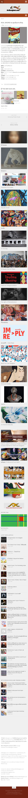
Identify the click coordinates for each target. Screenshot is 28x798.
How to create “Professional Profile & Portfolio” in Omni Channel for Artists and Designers (14, 444)
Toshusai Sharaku (6, 384)
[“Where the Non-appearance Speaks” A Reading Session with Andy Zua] (3, 673)
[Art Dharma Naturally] (14, 415)
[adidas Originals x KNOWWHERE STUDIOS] (3, 631)
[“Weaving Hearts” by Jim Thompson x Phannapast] (3, 602)
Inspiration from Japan (7, 187)
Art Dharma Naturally (7, 424)
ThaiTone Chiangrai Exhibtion (9, 285)
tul (3, 25)
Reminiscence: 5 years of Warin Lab (15, 650)
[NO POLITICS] (14, 520)
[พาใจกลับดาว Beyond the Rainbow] (3, 560)
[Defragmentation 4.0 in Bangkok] (3, 539)
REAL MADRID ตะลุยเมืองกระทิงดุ (10, 84)
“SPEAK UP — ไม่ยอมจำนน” (13, 551)
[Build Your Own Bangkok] (14, 353)
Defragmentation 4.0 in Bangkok (14, 537)
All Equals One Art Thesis (8, 269)
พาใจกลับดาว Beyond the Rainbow (15, 558)
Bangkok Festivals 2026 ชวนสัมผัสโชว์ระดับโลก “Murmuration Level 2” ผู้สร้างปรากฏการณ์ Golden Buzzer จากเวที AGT (16, 574)
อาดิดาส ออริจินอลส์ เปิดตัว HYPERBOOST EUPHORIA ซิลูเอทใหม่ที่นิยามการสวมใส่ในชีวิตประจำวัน (17, 616)
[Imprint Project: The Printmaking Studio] (3, 567)
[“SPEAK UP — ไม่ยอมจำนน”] (3, 553)
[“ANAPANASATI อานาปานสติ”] (3, 595)
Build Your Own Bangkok (8, 363)
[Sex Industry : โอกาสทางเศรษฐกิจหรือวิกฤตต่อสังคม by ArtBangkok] (3, 638)
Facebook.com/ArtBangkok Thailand (9, 747)
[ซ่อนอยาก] (14, 158)
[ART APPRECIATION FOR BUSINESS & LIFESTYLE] (3, 699)
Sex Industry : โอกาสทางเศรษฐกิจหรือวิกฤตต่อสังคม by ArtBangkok (17, 636)
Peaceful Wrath (5, 208)
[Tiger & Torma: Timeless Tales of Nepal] (3, 581)
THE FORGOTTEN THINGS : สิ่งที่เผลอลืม (16, 544)
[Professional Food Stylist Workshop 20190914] (3, 713)
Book (2, 18)
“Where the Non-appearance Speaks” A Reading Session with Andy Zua (16, 672)
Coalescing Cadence (12, 586)
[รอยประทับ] (20, 95)
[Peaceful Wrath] (14, 198)
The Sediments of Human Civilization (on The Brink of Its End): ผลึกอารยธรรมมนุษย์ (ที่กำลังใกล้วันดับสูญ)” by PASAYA (17, 665)
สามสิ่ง (3, 228)
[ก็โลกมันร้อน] (14, 312)
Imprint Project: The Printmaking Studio (16, 565)
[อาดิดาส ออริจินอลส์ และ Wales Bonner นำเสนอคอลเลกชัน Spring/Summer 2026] (3, 645)
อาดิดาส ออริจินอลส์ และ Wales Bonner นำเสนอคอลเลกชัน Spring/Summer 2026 (17, 643)
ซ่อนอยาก (3, 171)
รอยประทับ (16, 101)
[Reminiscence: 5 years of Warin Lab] (3, 652)
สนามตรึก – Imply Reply (7, 343)
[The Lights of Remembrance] (14, 294)
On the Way (4, 248)
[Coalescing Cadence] (3, 588)
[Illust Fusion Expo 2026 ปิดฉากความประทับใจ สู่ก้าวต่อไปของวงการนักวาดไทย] (3, 609)
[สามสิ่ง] (14, 218)
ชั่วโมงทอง (4, 145)
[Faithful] (14, 394)
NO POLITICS (4, 528)
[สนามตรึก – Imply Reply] (14, 333)
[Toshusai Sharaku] (14, 374)
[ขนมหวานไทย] (7, 97)
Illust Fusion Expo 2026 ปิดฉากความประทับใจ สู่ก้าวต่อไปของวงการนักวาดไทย (16, 608)
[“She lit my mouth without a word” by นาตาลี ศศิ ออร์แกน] (3, 659)
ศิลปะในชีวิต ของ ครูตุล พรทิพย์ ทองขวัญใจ (17, 704)
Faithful (3, 404)
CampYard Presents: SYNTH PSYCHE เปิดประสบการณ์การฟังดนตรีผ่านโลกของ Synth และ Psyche (17, 623)
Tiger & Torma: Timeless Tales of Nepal (16, 579)
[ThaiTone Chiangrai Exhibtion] (14, 278)
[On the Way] (14, 239)
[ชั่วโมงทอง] (14, 137)
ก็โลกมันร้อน (4, 322)
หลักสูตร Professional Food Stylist (10, 462)
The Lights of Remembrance (9, 302)
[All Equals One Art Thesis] (14, 259)
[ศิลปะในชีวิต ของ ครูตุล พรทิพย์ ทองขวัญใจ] (3, 706)
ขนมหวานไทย (4, 106)
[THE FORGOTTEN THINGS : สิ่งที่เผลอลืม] (3, 546)
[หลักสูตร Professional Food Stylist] (14, 454)
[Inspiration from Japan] (14, 179)
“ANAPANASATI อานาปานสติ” (14, 593)
